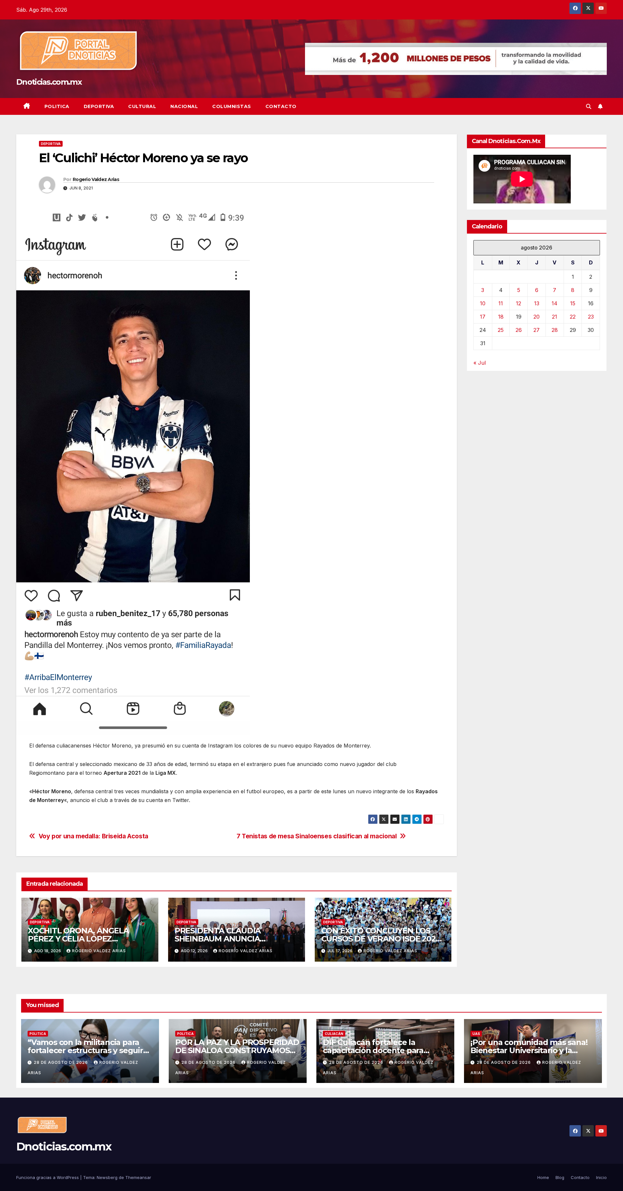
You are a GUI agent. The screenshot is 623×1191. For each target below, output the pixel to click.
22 (573, 316)
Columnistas (231, 106)
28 (555, 330)
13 (536, 303)
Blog (560, 1177)
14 (554, 303)
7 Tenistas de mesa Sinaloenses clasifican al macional (317, 836)
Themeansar (138, 1177)
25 (501, 330)
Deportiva (99, 106)
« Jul (479, 362)
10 (482, 303)
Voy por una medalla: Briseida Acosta (93, 836)
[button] (588, 106)
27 (536, 330)
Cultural (142, 106)
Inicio (601, 1177)
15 (572, 303)
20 (536, 316)
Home (543, 1177)
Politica (56, 106)
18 (501, 316)
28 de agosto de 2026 (61, 1062)
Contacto (281, 106)
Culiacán (334, 1034)
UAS (476, 1034)
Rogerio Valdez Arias (96, 179)
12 (518, 303)
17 (482, 316)
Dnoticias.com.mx (48, 82)
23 (591, 316)
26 (519, 330)
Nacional (184, 106)
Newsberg (107, 1177)
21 (554, 316)
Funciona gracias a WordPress (48, 1177)
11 (500, 303)
